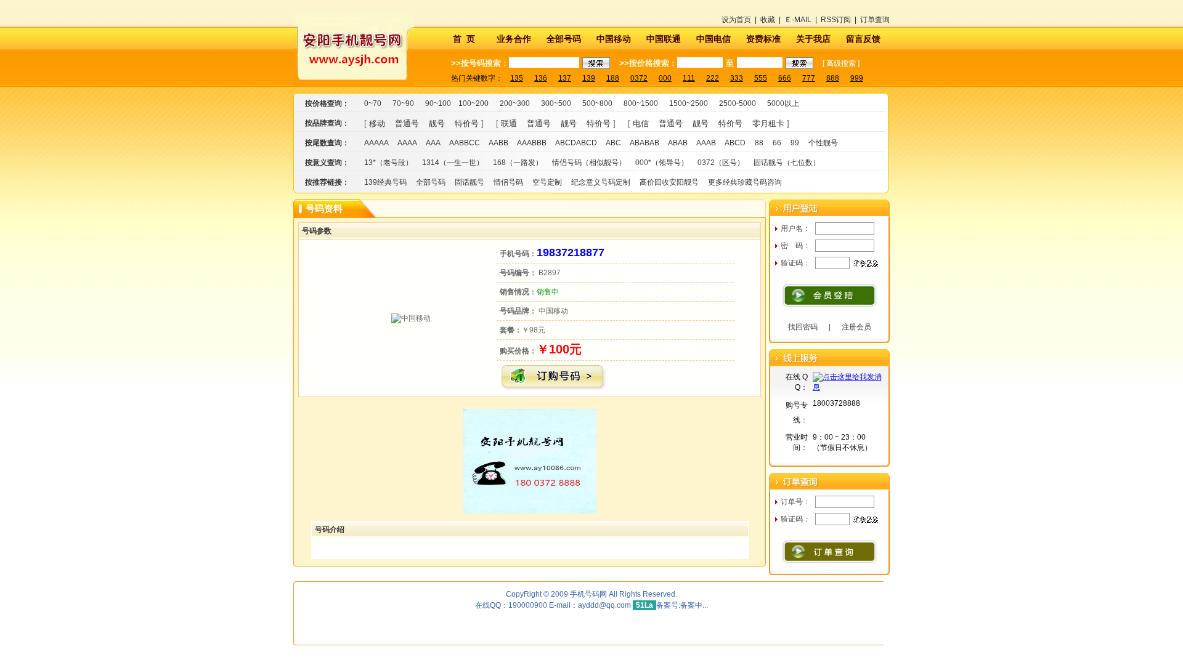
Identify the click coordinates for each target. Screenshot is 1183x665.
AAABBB (532, 143)
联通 (509, 123)
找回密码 (803, 327)
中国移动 (613, 39)
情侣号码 (508, 182)
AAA (433, 143)
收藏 (767, 19)
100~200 (473, 103)
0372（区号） (720, 162)
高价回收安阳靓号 (669, 182)
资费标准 (763, 39)
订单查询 (875, 19)
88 (759, 143)
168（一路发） (518, 162)
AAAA (407, 143)
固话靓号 (469, 182)
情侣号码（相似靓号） (589, 162)
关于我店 (813, 39)
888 (832, 78)
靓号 (437, 123)
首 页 (464, 39)
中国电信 (713, 39)
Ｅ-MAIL (797, 19)
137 (564, 78)
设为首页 (736, 19)
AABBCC (464, 143)
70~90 (403, 103)
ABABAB (644, 143)
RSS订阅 (836, 19)
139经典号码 (385, 182)
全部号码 (564, 39)
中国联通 (663, 39)
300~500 (556, 103)
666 (784, 78)
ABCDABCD (576, 143)
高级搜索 (841, 63)
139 (588, 78)
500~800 (597, 103)
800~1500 (641, 103)
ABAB (678, 143)
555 (760, 78)
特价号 (467, 123)
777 (808, 78)
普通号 (407, 123)
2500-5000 (737, 103)
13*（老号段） (388, 162)
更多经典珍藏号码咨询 (745, 182)
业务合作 (514, 39)
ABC (613, 143)
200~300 (515, 103)
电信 (641, 123)
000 (665, 78)
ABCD (735, 143)
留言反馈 (863, 39)
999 (856, 78)
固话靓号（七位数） (787, 162)
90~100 (438, 103)
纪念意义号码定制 (600, 182)
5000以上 (783, 103)
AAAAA (376, 143)
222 (712, 78)
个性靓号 (823, 143)
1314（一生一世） (453, 162)
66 (777, 143)
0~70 (372, 103)
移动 (377, 123)
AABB (498, 143)
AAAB (706, 143)
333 (736, 78)
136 (540, 78)
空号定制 (547, 182)
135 (516, 78)
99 (795, 143)
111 (689, 78)
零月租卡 (768, 123)
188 (612, 78)
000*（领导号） (661, 162)
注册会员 (856, 327)
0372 (639, 78)
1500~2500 (688, 103)
